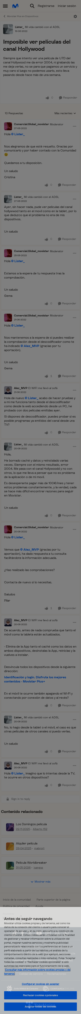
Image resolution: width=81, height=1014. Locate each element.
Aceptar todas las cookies (40, 1006)
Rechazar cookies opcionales (40, 995)
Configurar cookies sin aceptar (40, 983)
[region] (40, 960)
